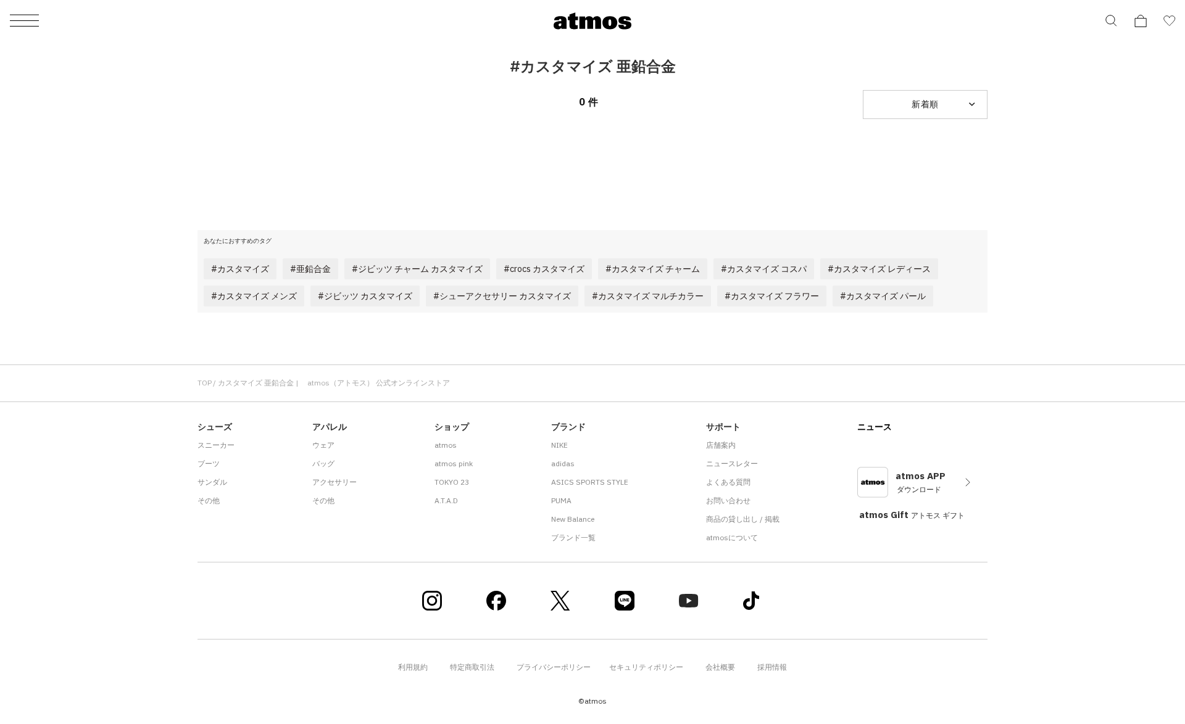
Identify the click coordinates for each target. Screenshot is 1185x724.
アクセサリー (334, 482)
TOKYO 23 (451, 482)
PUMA (561, 500)
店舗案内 (721, 445)
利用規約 (413, 667)
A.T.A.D (446, 500)
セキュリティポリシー (646, 667)
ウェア (323, 445)
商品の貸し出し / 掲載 (743, 519)
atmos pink (453, 463)
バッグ (323, 463)
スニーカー (216, 445)
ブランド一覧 (573, 537)
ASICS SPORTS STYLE (589, 482)
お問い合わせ (728, 500)
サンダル (212, 482)
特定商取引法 (472, 667)
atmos (445, 445)
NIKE (559, 445)
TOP (205, 382)
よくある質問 (728, 482)
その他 (209, 500)
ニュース (874, 426)
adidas (563, 463)
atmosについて (732, 537)
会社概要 (720, 667)
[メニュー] (24, 21)
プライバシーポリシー (554, 667)
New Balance (572, 519)
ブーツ (209, 463)
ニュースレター (732, 463)
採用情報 (772, 667)
